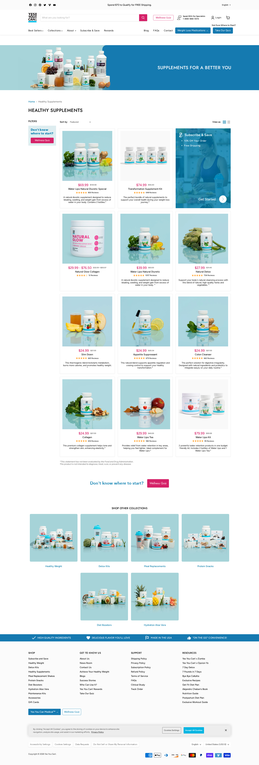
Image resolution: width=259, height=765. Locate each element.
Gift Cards (33, 702)
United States (215, 744)
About (70, 30)
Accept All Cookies (193, 730)
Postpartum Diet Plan (193, 697)
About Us (84, 658)
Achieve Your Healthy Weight (94, 671)
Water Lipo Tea (145, 437)
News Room (86, 663)
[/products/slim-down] (87, 321)
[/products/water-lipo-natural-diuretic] (145, 239)
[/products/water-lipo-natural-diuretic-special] (87, 156)
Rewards (108, 30)
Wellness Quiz (163, 17)
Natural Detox (203, 271)
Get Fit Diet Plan (190, 684)
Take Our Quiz (223, 30)
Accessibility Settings (40, 744)
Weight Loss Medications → (192, 30)
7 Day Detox (188, 667)
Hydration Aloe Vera (38, 689)
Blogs (82, 676)
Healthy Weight (36, 663)
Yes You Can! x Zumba (193, 658)
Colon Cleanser (203, 354)
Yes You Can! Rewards (91, 689)
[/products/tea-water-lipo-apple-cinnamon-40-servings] (145, 404)
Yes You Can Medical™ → (44, 711)
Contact (168, 30)
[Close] (226, 730)
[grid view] (224, 122)
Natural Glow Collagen (87, 271)
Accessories (34, 697)
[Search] (143, 17)
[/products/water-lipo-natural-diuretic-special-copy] (203, 404)
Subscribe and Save (38, 658)
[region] (129, 730)
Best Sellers (35, 30)
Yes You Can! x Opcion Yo (195, 663)
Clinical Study (138, 684)
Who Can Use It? (88, 684)
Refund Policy (138, 671)
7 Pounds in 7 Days (191, 671)
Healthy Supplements (39, 671)
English (225, 5)
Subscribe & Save (90, 30)
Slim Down (87, 354)
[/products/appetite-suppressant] (145, 321)
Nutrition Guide (190, 693)
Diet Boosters (35, 684)
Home (31, 101)
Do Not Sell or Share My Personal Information (115, 744)
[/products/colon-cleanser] (203, 321)
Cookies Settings (171, 730)
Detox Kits (33, 667)
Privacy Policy (138, 663)
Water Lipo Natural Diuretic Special (87, 188)
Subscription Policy (141, 667)
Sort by (63, 122)
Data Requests (82, 744)
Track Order (137, 689)
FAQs (156, 30)
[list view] (228, 122)
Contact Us (85, 667)
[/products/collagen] (87, 404)
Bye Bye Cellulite (190, 676)
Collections (54, 30)
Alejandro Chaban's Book (195, 689)
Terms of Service (139, 676)
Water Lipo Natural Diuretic (145, 271)
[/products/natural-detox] (203, 239)
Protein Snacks (35, 680)
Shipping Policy (139, 658)
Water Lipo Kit (203, 437)
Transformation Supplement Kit (145, 188)
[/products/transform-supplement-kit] (145, 156)
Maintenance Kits (37, 693)
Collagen (87, 437)
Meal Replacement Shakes (41, 676)
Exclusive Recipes (191, 680)
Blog (146, 30)
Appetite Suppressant (145, 354)
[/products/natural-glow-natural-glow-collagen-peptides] (87, 239)
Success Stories (88, 680)
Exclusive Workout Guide (195, 702)
